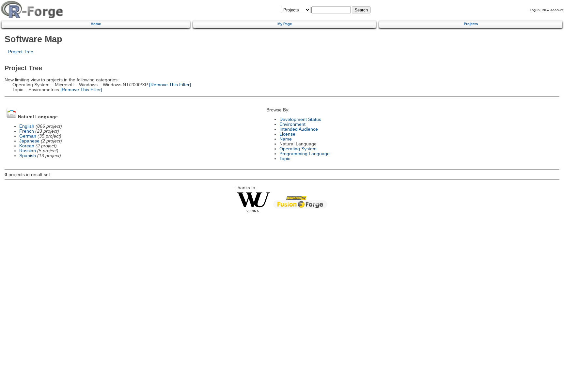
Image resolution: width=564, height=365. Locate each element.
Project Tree (20, 51)
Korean (26, 145)
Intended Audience (298, 129)
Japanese (29, 141)
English (26, 126)
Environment (292, 124)
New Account (552, 10)
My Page (284, 24)
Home (96, 24)
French (26, 131)
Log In (535, 10)
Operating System (298, 148)
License (287, 134)
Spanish (27, 155)
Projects (471, 24)
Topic (284, 158)
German (27, 136)
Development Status (300, 119)
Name (285, 139)
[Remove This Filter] (169, 84)
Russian (27, 150)
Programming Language (304, 153)
